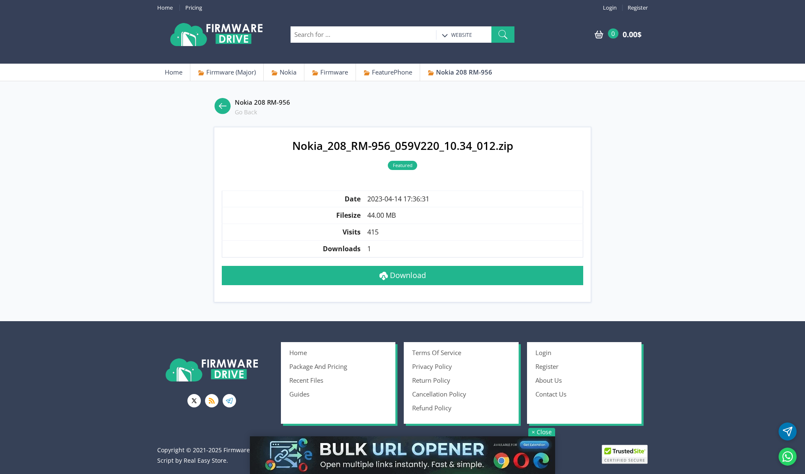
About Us (548, 380)
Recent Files (306, 380)
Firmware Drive (216, 34)
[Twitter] (194, 400)
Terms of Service (436, 352)
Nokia (287, 72)
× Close (542, 432)
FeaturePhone (391, 72)
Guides (299, 394)
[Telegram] (229, 400)
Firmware (333, 72)
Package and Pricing (318, 366)
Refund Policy (432, 408)
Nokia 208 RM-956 (463, 72)
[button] (502, 34)
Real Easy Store (205, 460)
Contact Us (550, 394)
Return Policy (431, 380)
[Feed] (211, 400)
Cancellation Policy (439, 394)
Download (407, 275)
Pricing (193, 8)
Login (610, 8)
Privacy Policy (432, 366)
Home (165, 8)
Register (638, 8)
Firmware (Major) (230, 72)
